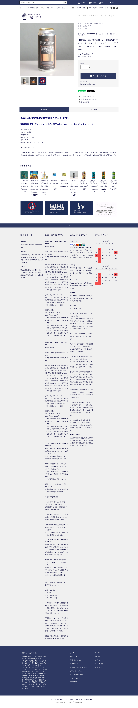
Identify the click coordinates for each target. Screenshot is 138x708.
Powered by (59, 702)
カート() (114, 2)
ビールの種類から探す (33, 8)
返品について (83, 82)
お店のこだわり (61, 8)
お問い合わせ (104, 8)
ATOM (76, 682)
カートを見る (99, 664)
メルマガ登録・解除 (79, 8)
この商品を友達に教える (87, 96)
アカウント (83, 2)
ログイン (103, 2)
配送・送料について (76, 660)
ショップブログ (75, 678)
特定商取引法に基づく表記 (87, 84)
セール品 (85, 28)
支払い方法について (76, 656)
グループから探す (48, 8)
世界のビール (86, 26)
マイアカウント (100, 653)
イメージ (94, 109)
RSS (71, 682)
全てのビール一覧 (87, 25)
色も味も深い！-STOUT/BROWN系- (91, 23)
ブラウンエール (103, 23)
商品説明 (44, 109)
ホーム (22, 8)
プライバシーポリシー (77, 671)
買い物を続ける (85, 102)
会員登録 (93, 2)
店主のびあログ (93, 8)
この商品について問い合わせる (89, 99)
